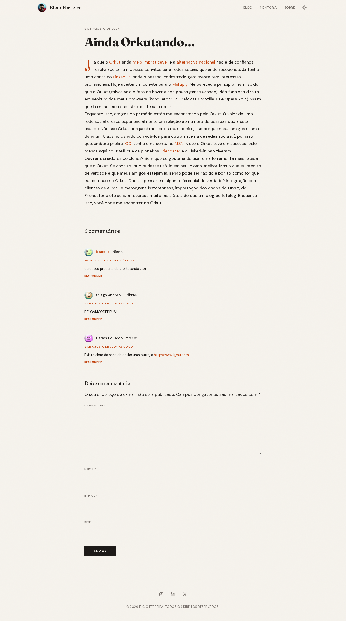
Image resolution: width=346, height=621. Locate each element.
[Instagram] (161, 595)
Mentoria (268, 7)
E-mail (91, 495)
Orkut (115, 62)
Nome (90, 469)
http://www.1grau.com (171, 355)
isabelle (103, 251)
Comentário (95, 405)
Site (87, 522)
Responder (93, 276)
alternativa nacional (196, 62)
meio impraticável (150, 62)
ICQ (128, 143)
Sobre (289, 7)
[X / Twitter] (185, 595)
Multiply (180, 84)
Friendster (170, 151)
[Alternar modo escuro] (305, 8)
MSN (179, 143)
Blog (247, 7)
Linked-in (122, 77)
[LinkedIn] (173, 595)
